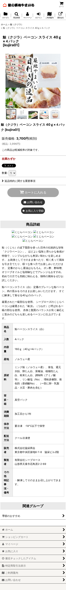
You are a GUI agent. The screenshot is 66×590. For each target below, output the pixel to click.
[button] (16, 15)
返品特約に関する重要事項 (20, 180)
